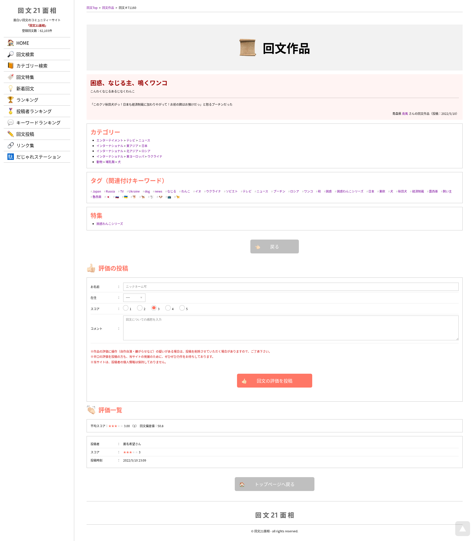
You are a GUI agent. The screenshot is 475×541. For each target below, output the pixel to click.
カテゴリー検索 (32, 65)
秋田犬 (402, 191)
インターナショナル (109, 146)
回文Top (92, 7)
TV (122, 191)
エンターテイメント (109, 140)
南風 (405, 113)
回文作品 (108, 7)
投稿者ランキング (34, 111)
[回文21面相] (275, 514)
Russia (110, 191)
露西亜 (433, 191)
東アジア (132, 146)
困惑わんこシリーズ (350, 191)
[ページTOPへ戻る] (462, 535)
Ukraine (134, 191)
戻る (274, 246)
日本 (144, 146)
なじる (171, 191)
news (158, 191)
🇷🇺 (117, 197)
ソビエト (232, 191)
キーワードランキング (38, 122)
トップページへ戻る (275, 484)
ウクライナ (154, 156)
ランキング (27, 100)
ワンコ (308, 191)
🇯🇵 (108, 197)
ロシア (146, 151)
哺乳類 (110, 162)
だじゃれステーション (38, 156)
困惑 (329, 191)
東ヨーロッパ (135, 156)
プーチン (279, 191)
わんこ (185, 191)
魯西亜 (97, 197)
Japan (97, 191)
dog (147, 191)
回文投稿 (25, 134)
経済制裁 (418, 191)
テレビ (130, 140)
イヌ (198, 191)
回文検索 (25, 54)
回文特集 (25, 77)
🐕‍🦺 (143, 197)
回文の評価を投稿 (274, 380)
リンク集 (25, 145)
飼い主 (447, 191)
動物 (99, 162)
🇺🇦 (126, 197)
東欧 (382, 191)
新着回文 (25, 88)
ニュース (144, 140)
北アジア (132, 151)
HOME (22, 43)
